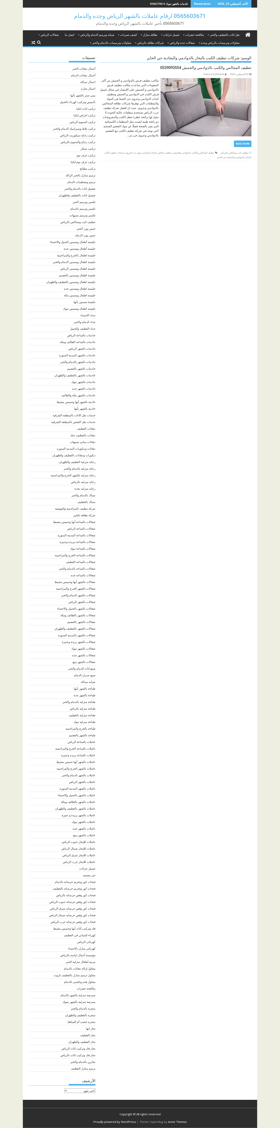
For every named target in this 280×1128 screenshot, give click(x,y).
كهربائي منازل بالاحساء (81, 948)
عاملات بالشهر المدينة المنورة (77, 788)
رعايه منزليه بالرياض (83, 482)
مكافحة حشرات (194, 35)
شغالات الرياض (50, 35)
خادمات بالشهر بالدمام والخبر (77, 362)
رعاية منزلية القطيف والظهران (77, 462)
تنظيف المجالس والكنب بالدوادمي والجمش (193, 152)
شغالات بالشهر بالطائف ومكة (77, 615)
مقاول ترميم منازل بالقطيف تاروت (74, 975)
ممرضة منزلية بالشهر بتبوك (78, 1002)
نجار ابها (90, 1028)
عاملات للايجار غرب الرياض (79, 862)
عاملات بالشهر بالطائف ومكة (78, 802)
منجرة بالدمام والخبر (83, 1008)
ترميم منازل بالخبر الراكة (80, 175)
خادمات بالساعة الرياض (81, 335)
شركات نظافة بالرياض (150, 43)
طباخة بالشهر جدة (84, 695)
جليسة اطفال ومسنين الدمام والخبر (74, 262)
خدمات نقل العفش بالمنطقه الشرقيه (73, 422)
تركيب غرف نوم (85, 155)
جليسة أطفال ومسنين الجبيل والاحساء (72, 242)
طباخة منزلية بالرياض (82, 708)
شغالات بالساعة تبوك (82, 548)
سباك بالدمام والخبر (83, 495)
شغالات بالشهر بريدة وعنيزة (78, 642)
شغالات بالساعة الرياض (81, 528)
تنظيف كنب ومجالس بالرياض (234, 152)
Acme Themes (177, 1122)
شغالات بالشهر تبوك (83, 648)
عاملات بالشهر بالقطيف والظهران (75, 808)
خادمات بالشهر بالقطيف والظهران (74, 375)
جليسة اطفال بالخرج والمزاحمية (76, 255)
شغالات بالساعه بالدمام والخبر (77, 568)
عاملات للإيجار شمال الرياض (78, 848)
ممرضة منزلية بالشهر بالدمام (78, 995)
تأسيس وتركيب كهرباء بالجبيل (77, 102)
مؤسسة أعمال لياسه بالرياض (77, 955)
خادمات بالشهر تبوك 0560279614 (169, 4)
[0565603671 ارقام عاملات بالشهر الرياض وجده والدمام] (248, 34)
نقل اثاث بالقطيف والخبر (225, 35)
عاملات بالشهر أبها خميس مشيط (75, 762)
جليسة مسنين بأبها (84, 302)
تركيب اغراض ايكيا (84, 115)
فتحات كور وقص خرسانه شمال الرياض (72, 915)
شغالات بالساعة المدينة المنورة (76, 535)
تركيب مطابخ (87, 168)
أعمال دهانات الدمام (83, 75)
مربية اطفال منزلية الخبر (80, 962)
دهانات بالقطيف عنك (82, 435)
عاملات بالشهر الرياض (82, 782)
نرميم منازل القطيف (83, 1068)
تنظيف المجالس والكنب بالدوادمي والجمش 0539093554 (205, 67)
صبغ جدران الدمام (84, 675)
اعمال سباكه (87, 82)
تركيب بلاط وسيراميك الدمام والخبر (74, 128)
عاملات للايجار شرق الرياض (78, 855)
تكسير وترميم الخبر (84, 202)
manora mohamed (213, 74)
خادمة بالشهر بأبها (84, 408)
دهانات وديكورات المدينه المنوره (76, 448)
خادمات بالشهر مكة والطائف (78, 395)
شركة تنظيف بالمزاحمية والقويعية (75, 508)
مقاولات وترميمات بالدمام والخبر (111, 43)
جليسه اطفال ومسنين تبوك (79, 308)
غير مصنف (89, 875)
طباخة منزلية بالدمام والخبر (78, 702)
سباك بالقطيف (86, 502)
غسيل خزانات (171, 35)
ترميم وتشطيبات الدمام (81, 182)
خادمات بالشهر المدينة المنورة (77, 355)
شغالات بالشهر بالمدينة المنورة (76, 635)
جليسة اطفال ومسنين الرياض (77, 268)
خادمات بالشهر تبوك (83, 382)
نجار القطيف (87, 1035)
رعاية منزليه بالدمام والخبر (79, 468)
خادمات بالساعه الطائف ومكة (77, 342)
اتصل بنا (69, 35)
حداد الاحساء (87, 315)
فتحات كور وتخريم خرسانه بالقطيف (74, 888)
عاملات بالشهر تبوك (83, 822)
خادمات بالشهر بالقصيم (81, 368)
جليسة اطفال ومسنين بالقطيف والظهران (70, 282)
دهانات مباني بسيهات (82, 442)
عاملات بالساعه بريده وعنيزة (78, 755)
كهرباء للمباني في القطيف (79, 935)
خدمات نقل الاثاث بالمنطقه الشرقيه (74, 415)
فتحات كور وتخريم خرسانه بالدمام (75, 882)
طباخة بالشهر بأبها (84, 688)
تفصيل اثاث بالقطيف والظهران (77, 195)
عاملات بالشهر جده (84, 828)
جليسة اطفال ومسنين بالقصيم (77, 275)
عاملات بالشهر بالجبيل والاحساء (76, 795)
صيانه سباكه (88, 682)
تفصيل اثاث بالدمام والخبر (79, 188)
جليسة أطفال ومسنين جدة (79, 248)
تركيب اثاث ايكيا (85, 108)
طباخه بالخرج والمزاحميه (80, 728)
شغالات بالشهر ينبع (84, 662)
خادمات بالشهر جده (83, 388)
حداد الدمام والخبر (84, 322)
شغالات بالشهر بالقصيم (81, 622)
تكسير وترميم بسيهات (82, 215)
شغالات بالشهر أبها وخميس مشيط (74, 582)
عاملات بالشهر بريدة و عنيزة (78, 815)
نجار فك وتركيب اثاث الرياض (78, 1048)
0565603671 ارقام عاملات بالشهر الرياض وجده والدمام (140, 16)
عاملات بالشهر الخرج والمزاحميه (76, 768)
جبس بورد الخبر (86, 228)
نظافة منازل (150, 35)
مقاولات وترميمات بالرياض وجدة (220, 43)
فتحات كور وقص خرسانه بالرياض (75, 895)
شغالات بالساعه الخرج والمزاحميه (75, 555)
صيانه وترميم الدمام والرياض (97, 35)
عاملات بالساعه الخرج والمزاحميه (75, 748)
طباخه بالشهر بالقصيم (82, 735)
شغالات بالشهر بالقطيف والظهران (74, 628)
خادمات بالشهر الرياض (81, 348)
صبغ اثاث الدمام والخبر (81, 668)
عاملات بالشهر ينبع (84, 835)
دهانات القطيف (86, 428)
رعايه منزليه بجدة (84, 488)
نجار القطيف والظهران (81, 1042)
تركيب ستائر (88, 148)
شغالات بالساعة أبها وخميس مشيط (74, 522)
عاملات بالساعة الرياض (81, 742)
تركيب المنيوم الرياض (82, 122)
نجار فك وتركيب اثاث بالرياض (77, 1055)
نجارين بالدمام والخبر (82, 1062)
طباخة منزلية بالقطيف (82, 715)
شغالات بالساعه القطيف (80, 562)
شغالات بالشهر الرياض (81, 602)
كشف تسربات (128, 35)
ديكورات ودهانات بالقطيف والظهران (73, 455)
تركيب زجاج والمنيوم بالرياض (78, 142)
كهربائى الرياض (86, 942)
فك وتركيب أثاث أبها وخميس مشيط (74, 928)
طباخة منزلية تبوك (84, 722)
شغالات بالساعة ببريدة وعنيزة (77, 542)
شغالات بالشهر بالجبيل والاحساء (76, 608)
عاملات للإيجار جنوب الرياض (78, 842)
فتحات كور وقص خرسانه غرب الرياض (72, 922)
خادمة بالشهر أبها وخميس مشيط (76, 402)
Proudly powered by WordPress (114, 1122)
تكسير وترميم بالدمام (82, 208)
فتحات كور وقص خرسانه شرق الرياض (72, 908)
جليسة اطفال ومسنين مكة (79, 295)
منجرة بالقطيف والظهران (80, 1015)
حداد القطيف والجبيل (82, 328)
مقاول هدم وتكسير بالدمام (79, 982)
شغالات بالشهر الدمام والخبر (78, 595)
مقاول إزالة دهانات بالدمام (79, 968)
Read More (243, 143)
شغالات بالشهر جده (83, 655)
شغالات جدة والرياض (182, 43)
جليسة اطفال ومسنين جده (79, 288)
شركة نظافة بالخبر (84, 515)
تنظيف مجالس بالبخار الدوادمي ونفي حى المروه (148, 152)
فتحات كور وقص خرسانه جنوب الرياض (72, 902)
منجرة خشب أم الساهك (81, 1022)
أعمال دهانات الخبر (83, 68)
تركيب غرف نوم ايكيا (83, 162)
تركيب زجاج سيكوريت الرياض (77, 135)
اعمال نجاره (88, 88)
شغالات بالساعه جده (83, 575)
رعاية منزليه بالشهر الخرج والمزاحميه (73, 475)
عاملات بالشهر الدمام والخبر (78, 775)
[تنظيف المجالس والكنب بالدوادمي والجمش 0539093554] (206, 80)
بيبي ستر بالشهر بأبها (82, 95)
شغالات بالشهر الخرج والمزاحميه (75, 588)
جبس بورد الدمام (85, 235)
